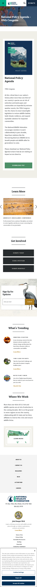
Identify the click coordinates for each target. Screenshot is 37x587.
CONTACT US (18, 465)
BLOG (18, 476)
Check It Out (17, 386)
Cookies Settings (18, 572)
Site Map (19, 542)
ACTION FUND (18, 482)
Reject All (18, 578)
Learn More (17, 352)
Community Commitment (19, 546)
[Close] (35, 551)
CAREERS (18, 488)
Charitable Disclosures (19, 539)
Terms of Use (19, 535)
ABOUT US (18, 459)
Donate (31, 3)
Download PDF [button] (18, 165)
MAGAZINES (18, 471)
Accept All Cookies (18, 583)
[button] (29, 302)
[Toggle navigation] (3, 3)
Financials (19, 544)
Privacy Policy (19, 537)
